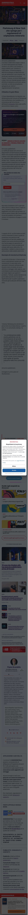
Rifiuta (14, 466)
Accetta (14, 470)
